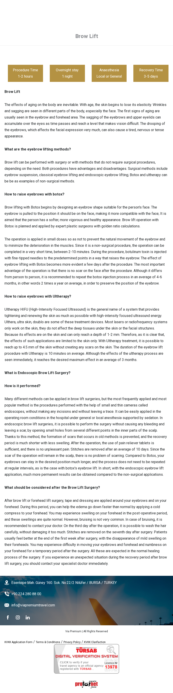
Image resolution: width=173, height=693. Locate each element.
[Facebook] (8, 617)
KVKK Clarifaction (95, 642)
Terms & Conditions (48, 642)
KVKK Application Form (18, 642)
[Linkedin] (27, 617)
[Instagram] (17, 617)
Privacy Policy (72, 642)
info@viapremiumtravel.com (33, 605)
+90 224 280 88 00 (26, 594)
